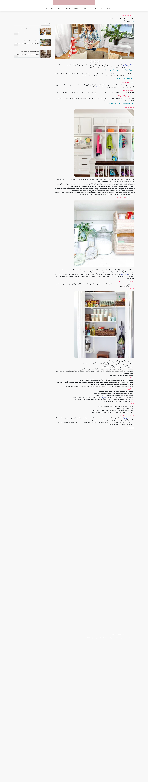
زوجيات (101, 8)
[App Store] (125, 642)
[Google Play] (116, 642)
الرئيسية (108, 8)
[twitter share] (95, 61)
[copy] (98, 61)
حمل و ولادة (93, 8)
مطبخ (59, 8)
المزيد (46, 8)
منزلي (132, 15)
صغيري (52, 8)
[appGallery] (78, 4)
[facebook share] (91, 61)
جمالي (85, 8)
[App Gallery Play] (108, 642)
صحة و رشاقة (67, 8)
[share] (38, 34)
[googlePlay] (82, 4)
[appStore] (87, 4)
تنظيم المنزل (125, 15)
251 (16, 45)
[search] (36, 8)
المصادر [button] (131, 428)
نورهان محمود (119, 20)
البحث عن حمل (77, 8)
